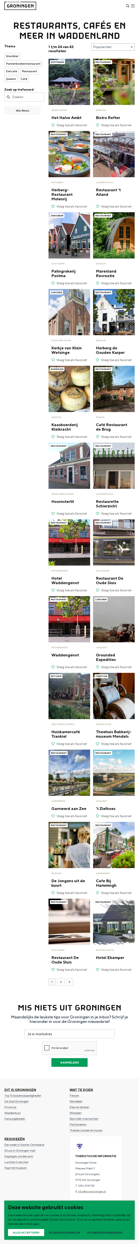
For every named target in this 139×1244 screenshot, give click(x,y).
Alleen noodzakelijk (64, 1232)
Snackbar (12, 56)
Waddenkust (12, 1113)
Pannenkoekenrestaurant (23, 63)
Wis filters (22, 110)
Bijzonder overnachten (84, 1118)
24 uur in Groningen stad (19, 1150)
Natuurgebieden (14, 1118)
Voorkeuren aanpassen (104, 1232)
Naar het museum (15, 1168)
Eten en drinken (79, 1107)
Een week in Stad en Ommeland (24, 1144)
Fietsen (74, 1095)
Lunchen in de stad (16, 1162)
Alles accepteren (26, 1232)
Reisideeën (14, 1139)
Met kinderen (78, 1124)
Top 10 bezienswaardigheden (22, 1095)
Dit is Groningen (20, 1090)
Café (24, 79)
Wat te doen (81, 1090)
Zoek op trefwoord (19, 89)
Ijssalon (11, 79)
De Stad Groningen (16, 1101)
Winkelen (76, 1113)
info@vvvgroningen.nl (92, 1191)
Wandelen (76, 1101)
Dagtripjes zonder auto (18, 1156)
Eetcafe (11, 71)
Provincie (10, 1107)
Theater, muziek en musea (86, 1130)
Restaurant (29, 71)
